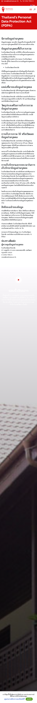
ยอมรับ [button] (29, 699)
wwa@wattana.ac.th (11, 1)
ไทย (32, 5)
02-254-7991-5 (28, 1)
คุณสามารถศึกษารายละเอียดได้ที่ (14, 699)
